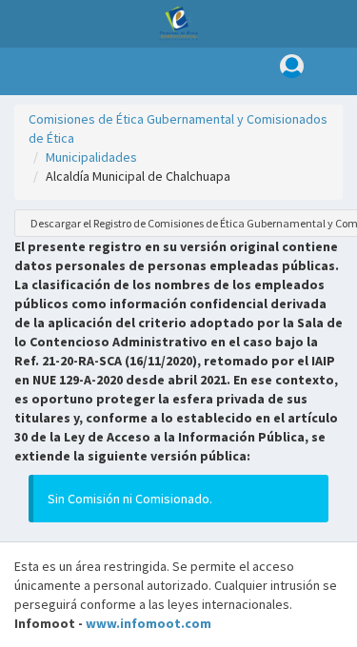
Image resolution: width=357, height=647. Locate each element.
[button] (19, 71)
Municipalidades (91, 157)
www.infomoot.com (148, 623)
